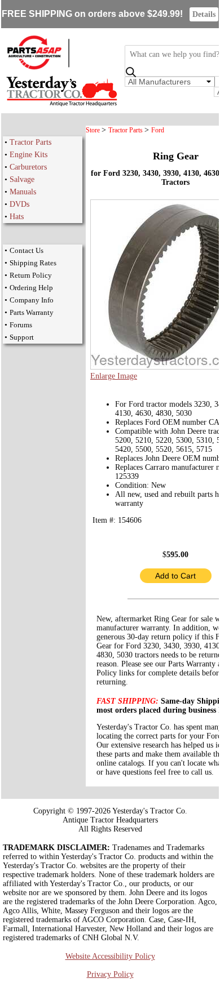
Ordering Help (31, 287)
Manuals (23, 192)
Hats (17, 216)
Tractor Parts (30, 142)
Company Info (32, 300)
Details (203, 14)
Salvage (22, 179)
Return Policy (31, 275)
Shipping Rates (33, 263)
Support (22, 337)
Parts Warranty (32, 312)
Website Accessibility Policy (110, 956)
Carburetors (28, 167)
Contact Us (26, 250)
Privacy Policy (110, 974)
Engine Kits (28, 154)
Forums (21, 325)
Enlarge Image (113, 376)
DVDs (19, 204)
